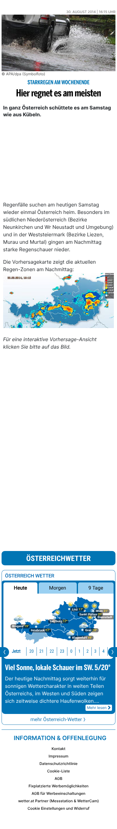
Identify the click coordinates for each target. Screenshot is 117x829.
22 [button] (52, 651)
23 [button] (62, 651)
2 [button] (87, 651)
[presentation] (4, 652)
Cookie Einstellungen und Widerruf (58, 808)
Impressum (58, 756)
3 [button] (95, 651)
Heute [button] (20, 588)
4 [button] (103, 651)
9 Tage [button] (95, 588)
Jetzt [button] (16, 651)
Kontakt (58, 748)
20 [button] (31, 651)
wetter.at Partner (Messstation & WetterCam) (58, 801)
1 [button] (79, 651)
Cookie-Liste (58, 771)
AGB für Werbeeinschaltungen (58, 793)
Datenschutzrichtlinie (58, 763)
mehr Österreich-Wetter (56, 719)
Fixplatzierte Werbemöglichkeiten (58, 786)
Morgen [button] (57, 588)
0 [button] (71, 651)
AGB (58, 778)
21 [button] (41, 651)
